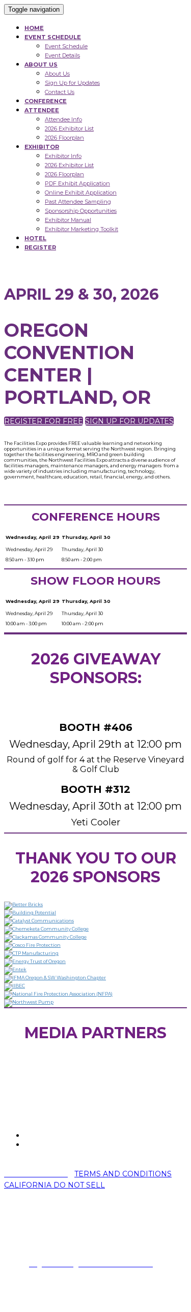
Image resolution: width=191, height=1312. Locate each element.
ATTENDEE (41, 110)
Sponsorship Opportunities (81, 210)
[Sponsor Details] (23, 904)
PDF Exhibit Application (77, 183)
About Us (57, 73)
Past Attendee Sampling (78, 201)
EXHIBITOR (41, 146)
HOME (34, 27)
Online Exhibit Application (81, 192)
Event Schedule (66, 46)
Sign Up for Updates (72, 82)
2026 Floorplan (64, 137)
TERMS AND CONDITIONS (123, 1173)
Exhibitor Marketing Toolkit (81, 229)
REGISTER (40, 247)
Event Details (62, 55)
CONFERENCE (45, 101)
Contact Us (59, 91)
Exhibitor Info (63, 155)
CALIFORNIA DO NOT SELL (54, 1185)
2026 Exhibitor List (69, 128)
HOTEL (35, 238)
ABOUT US (41, 64)
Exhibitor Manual (68, 219)
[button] (43, 421)
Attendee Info (63, 119)
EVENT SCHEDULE (52, 37)
